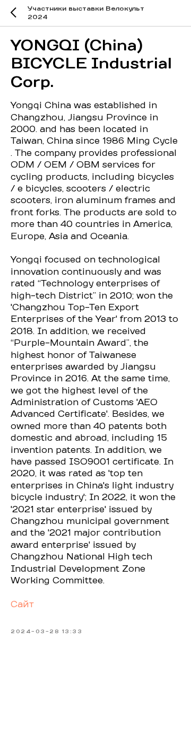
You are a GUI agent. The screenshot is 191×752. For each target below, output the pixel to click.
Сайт (22, 604)
